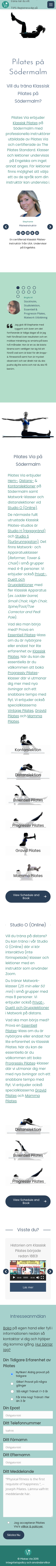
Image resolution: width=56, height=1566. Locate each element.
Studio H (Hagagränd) (27, 530)
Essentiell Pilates (21, 635)
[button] (6, 227)
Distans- (26, 480)
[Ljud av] (37, 1277)
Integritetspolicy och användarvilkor (28, 1562)
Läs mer (28, 1287)
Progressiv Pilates (22, 672)
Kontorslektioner (22, 486)
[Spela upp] (14, 1277)
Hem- (13, 480)
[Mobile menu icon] (50, 4)
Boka (7, 1328)
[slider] (25, 1277)
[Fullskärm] (42, 1277)
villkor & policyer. (32, 1526)
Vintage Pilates (20, 710)
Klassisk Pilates (25, 122)
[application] (28, 1270)
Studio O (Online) (22, 507)
